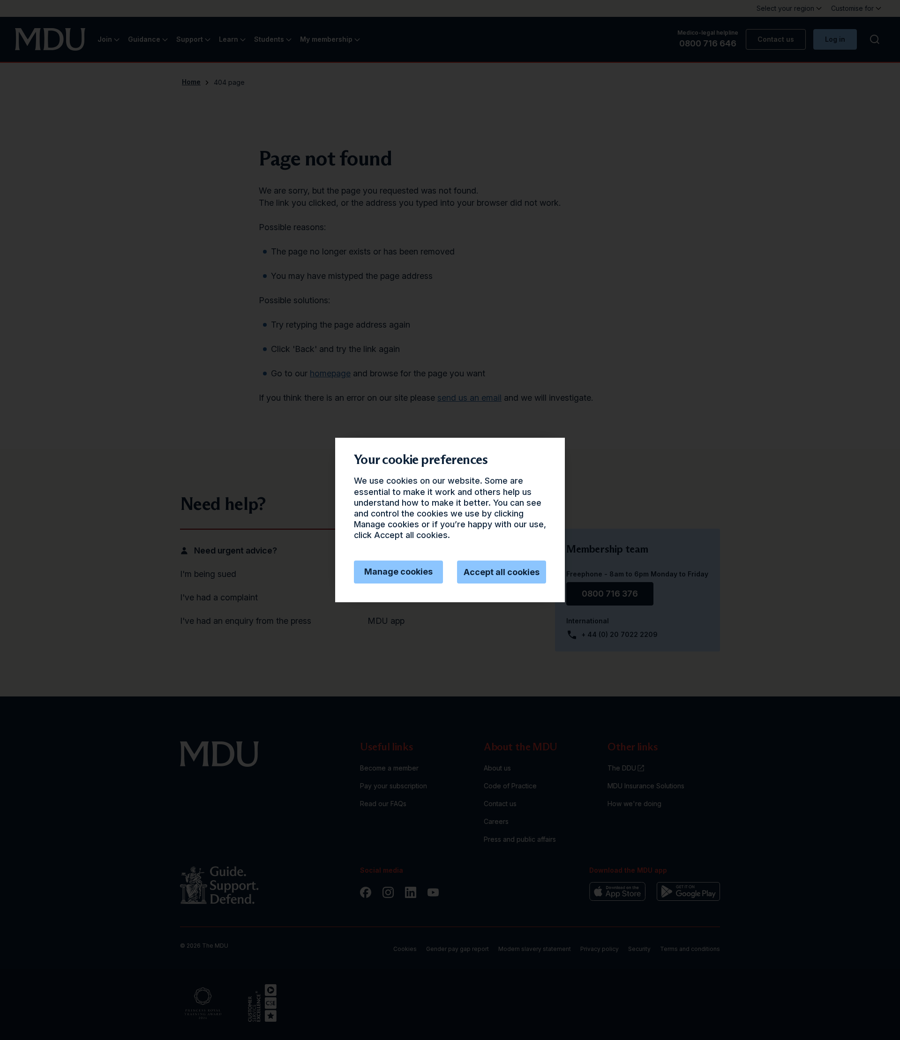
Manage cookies (398, 571)
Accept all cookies (502, 572)
